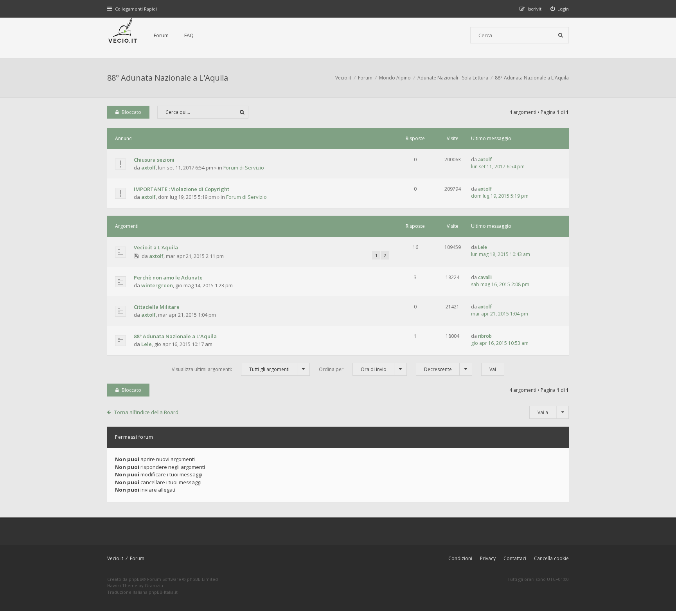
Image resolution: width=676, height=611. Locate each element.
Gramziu (154, 585)
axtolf (148, 167)
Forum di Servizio (243, 167)
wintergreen (157, 285)
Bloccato (131, 112)
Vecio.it (115, 558)
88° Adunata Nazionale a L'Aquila (167, 77)
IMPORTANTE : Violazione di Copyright (181, 189)
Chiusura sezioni (154, 159)
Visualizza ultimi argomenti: (230, 369)
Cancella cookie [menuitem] (551, 558)
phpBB (135, 579)
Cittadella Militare (157, 306)
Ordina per (353, 369)
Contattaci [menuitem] (514, 558)
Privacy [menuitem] (488, 558)
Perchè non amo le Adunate (168, 277)
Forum (161, 35)
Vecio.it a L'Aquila (156, 247)
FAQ (189, 35)
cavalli (485, 277)
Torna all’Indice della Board (146, 412)
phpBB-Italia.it (163, 592)
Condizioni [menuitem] (460, 558)
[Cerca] (560, 35)
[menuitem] (559, 9)
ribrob (485, 336)
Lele (482, 247)
